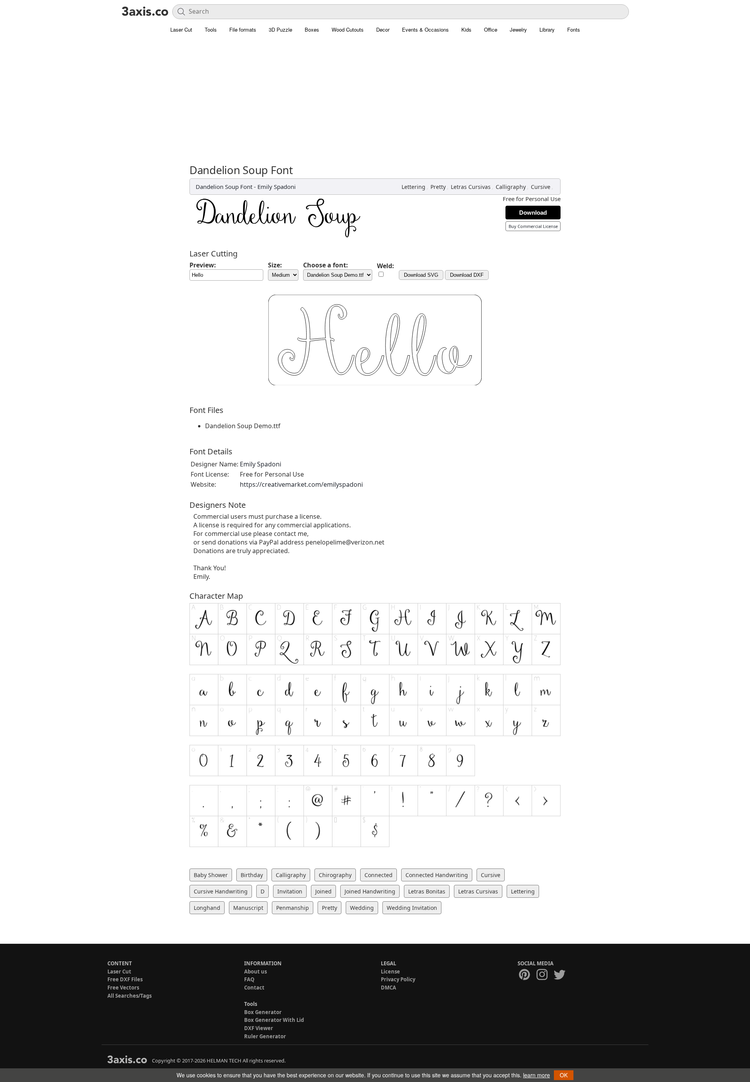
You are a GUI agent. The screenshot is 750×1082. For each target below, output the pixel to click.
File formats (242, 29)
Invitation (289, 891)
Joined (323, 891)
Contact (254, 987)
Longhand (207, 907)
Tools (211, 29)
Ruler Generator (265, 1036)
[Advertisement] (375, 95)
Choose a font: (325, 265)
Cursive (540, 186)
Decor (382, 29)
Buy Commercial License (533, 226)
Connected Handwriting (436, 875)
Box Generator (263, 1012)
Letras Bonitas (426, 891)
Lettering (413, 186)
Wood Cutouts (348, 29)
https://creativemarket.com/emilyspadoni (301, 484)
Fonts (573, 29)
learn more (536, 1075)
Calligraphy (511, 186)
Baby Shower (211, 875)
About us (255, 971)
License (390, 971)
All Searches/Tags (129, 995)
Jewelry (518, 29)
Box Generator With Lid (274, 1019)
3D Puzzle (280, 29)
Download (533, 212)
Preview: (202, 265)
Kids (466, 29)
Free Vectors (123, 987)
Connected (378, 875)
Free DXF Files (125, 979)
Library (547, 29)
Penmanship (292, 907)
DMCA (388, 987)
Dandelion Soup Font (224, 186)
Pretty (438, 186)
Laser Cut (181, 29)
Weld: (385, 266)
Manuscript (248, 907)
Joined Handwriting (370, 891)
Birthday (252, 875)
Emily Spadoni (276, 186)
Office (490, 29)
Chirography (335, 875)
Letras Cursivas (471, 186)
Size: (275, 265)
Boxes (312, 29)
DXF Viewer (258, 1028)
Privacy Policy (398, 979)
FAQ (249, 979)
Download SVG (421, 275)
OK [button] (564, 1075)
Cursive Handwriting (221, 891)
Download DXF (467, 275)
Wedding (362, 907)
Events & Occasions (425, 29)
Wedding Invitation (412, 907)
